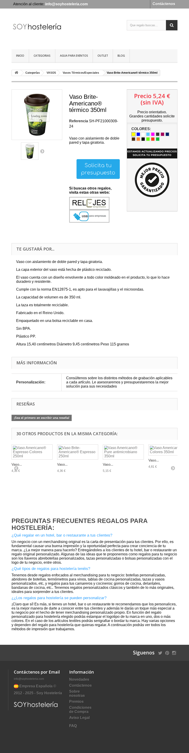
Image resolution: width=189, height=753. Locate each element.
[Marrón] (133, 139)
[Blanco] (143, 134)
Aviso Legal (79, 718)
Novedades (79, 679)
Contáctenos (164, 4)
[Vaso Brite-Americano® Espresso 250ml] (77, 452)
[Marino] (167, 134)
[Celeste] (148, 134)
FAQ (73, 726)
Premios (76, 701)
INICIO (20, 56)
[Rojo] (152, 139)
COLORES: (141, 129)
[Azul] (138, 134)
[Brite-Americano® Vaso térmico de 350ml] (29, 151)
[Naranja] (138, 139)
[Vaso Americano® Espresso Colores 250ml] (32, 452)
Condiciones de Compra (80, 710)
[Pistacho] (148, 139)
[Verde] (157, 139)
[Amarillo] (133, 134)
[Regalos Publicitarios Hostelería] (37, 31)
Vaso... (17, 464)
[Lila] (162, 134)
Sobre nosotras (77, 693)
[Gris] (157, 134)
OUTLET (102, 56)
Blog (121, 56)
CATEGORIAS (42, 56)
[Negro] (143, 139)
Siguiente (42, 151)
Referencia (78, 121)
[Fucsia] (152, 134)
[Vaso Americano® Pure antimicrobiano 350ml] (123, 452)
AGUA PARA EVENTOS (74, 56)
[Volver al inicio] (16, 73)
